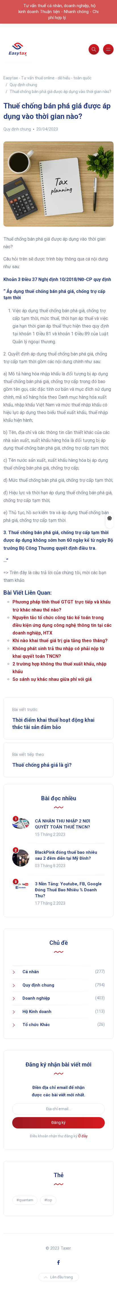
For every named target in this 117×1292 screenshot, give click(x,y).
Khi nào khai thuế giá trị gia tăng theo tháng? (60, 640)
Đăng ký (58, 1122)
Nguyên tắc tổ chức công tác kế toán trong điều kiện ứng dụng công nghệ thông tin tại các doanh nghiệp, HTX (62, 625)
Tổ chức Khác (36, 1024)
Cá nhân (30, 971)
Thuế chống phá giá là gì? (42, 765)
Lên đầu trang (61, 1277)
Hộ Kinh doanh (36, 1011)
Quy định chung (17, 129)
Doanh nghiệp (36, 998)
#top (48, 1200)
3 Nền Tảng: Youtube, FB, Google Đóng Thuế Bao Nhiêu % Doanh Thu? (68, 889)
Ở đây (82, 1136)
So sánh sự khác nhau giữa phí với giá (52, 679)
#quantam (24, 1200)
